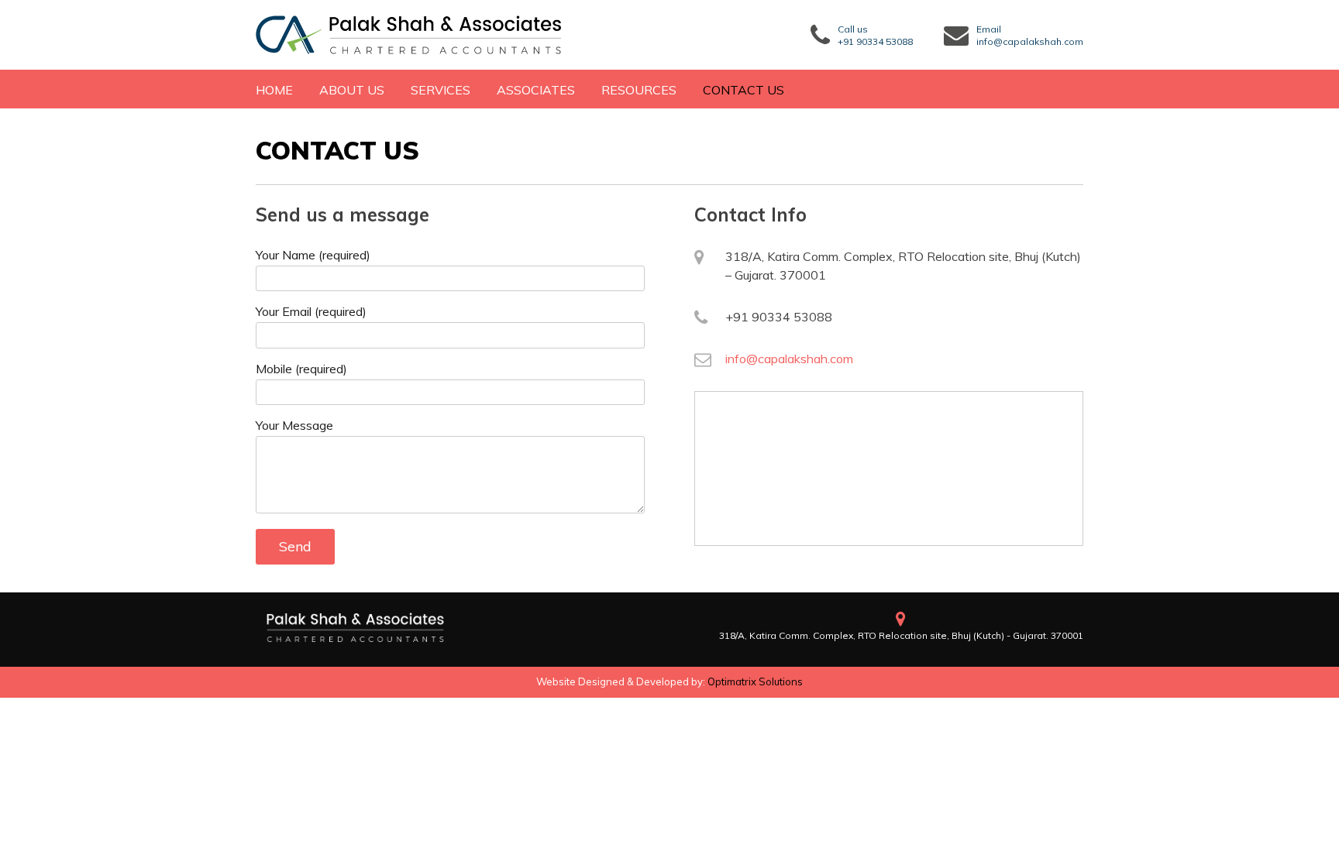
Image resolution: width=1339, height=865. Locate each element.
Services (440, 90)
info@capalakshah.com (789, 358)
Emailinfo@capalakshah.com (1029, 35)
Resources (638, 90)
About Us (351, 90)
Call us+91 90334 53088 (875, 35)
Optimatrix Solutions (755, 681)
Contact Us (743, 90)
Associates (536, 90)
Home (274, 90)
